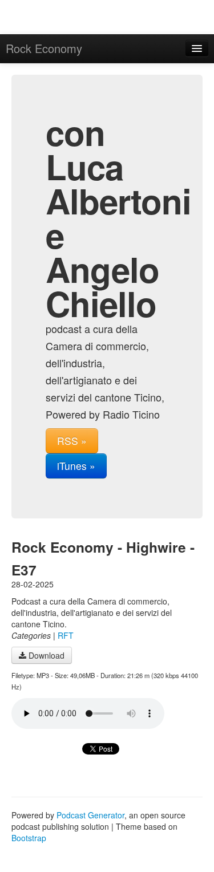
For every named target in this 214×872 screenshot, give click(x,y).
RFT (66, 635)
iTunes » (76, 466)
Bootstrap (28, 837)
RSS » (72, 440)
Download (45, 655)
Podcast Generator (90, 815)
